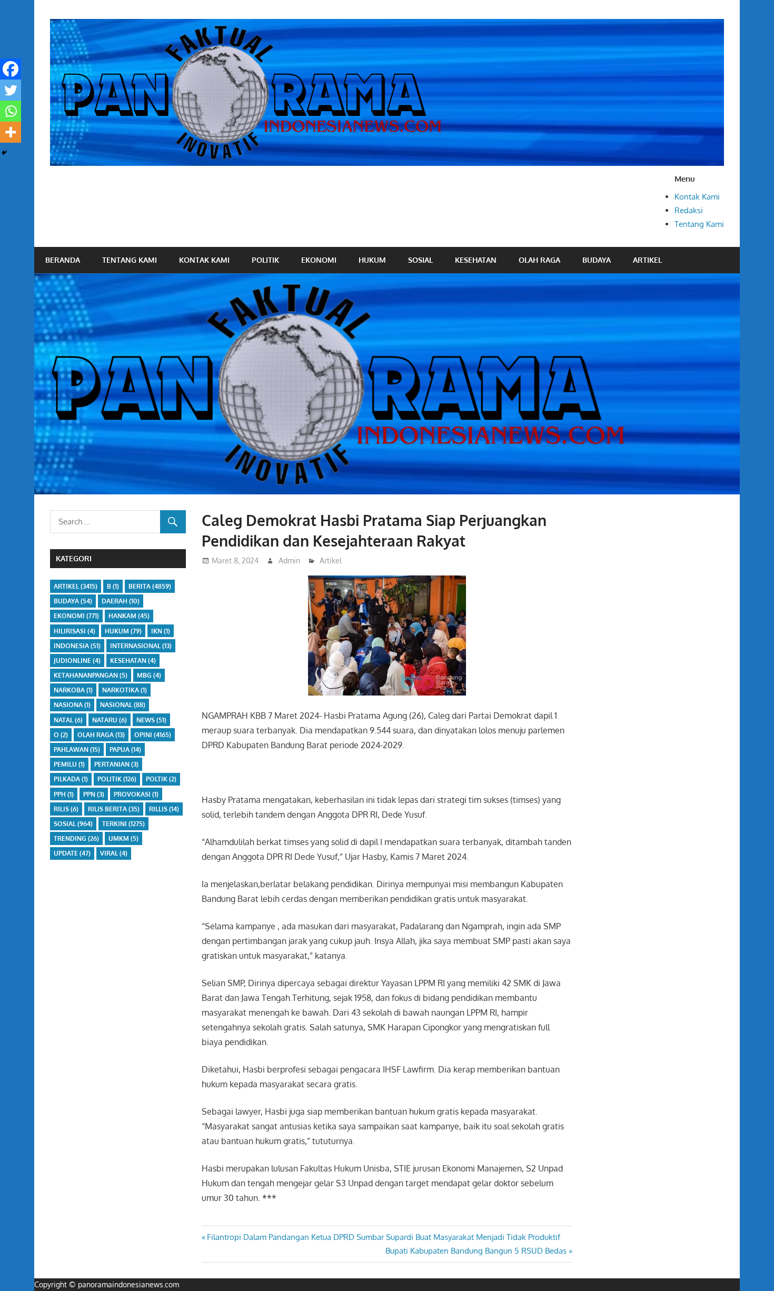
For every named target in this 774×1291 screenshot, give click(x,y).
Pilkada (71, 779)
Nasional (122, 705)
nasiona (72, 705)
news (151, 720)
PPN (93, 794)
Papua (125, 749)
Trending (76, 838)
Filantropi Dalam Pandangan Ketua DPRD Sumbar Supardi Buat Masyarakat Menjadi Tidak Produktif (383, 1237)
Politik (265, 259)
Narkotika (124, 690)
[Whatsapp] (10, 111)
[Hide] (4, 152)
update (72, 853)
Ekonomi (318, 259)
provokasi (136, 794)
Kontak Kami (697, 197)
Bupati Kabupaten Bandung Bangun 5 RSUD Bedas (476, 1251)
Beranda (62, 259)
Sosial (420, 259)
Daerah (121, 601)
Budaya (596, 259)
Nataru (109, 720)
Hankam (129, 616)
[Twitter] (10, 90)
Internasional (141, 646)
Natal (68, 720)
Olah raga (539, 259)
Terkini (123, 824)
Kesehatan (476, 259)
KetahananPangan (90, 675)
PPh (64, 794)
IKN (160, 631)
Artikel (647, 259)
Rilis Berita (114, 809)
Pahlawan (77, 749)
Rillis (164, 809)
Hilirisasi (74, 631)
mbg (149, 675)
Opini (152, 735)
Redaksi (688, 210)
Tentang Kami (699, 224)
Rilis (66, 809)
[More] (10, 132)
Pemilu (69, 764)
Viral (113, 853)
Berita (149, 586)
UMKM (123, 838)
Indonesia (77, 646)
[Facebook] (10, 69)
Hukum (372, 259)
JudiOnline (77, 660)
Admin (289, 560)
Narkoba (73, 690)
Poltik (161, 779)
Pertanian (116, 764)
